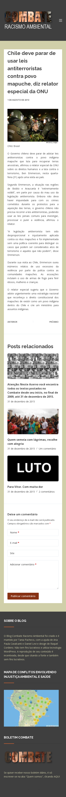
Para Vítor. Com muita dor (25, 487)
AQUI (57, 776)
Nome (14, 532)
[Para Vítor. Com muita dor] (32, 468)
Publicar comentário (23, 596)
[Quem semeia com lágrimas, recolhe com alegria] (32, 421)
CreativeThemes (13, 792)
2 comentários (47, 491)
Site (12, 553)
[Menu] (60, 20)
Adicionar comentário (23, 564)
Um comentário (47, 448)
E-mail (14, 542)
